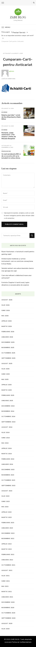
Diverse (4, 112)
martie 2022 (7, 549)
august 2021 (7, 570)
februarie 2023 (8, 523)
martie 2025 (7, 390)
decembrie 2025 (8, 342)
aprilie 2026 (7, 321)
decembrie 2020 (8, 602)
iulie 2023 (6, 496)
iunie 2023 (6, 501)
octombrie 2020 (8, 613)
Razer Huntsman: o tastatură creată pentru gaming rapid (18, 253)
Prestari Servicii (18, 32)
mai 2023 (5, 507)
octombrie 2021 (8, 565)
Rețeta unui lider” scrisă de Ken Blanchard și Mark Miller (11, 117)
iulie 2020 (6, 629)
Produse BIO (6, 151)
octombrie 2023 (8, 480)
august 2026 (7, 300)
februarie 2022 (8, 554)
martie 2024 (7, 454)
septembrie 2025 (8, 358)
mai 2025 (5, 379)
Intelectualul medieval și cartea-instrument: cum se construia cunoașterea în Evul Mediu (17, 261)
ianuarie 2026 (7, 337)
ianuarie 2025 (7, 401)
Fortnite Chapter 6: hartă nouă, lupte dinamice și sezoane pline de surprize (15, 283)
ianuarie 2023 (7, 528)
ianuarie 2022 (7, 560)
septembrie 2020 (8, 618)
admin (11, 71)
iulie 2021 (6, 576)
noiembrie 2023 (8, 475)
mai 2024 (5, 443)
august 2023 (7, 491)
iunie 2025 (6, 374)
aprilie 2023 (7, 512)
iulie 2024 (6, 432)
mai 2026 (5, 316)
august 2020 (7, 623)
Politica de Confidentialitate (21, 642)
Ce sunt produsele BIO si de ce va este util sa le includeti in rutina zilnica (11, 156)
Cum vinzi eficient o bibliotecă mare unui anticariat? (16, 276)
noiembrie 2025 (8, 347)
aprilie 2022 (7, 544)
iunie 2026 (6, 310)
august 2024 (7, 427)
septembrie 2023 (8, 486)
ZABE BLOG (18, 17)
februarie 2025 (8, 395)
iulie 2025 (6, 369)
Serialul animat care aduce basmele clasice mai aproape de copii (18, 269)
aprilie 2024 (7, 448)
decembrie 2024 (8, 406)
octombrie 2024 (8, 416)
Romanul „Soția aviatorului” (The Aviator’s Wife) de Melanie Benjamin (9, 136)
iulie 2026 (6, 305)
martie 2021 (7, 592)
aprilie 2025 (7, 385)
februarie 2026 (8, 332)
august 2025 (7, 363)
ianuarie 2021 (7, 597)
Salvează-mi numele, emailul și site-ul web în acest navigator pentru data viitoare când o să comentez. (19, 215)
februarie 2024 (8, 459)
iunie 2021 (6, 581)
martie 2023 (7, 517)
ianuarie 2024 (7, 464)
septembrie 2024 (8, 422)
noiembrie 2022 (8, 538)
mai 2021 (5, 586)
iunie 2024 (6, 438)
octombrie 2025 (8, 353)
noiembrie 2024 (8, 411)
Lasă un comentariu (8, 78)
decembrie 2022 (8, 533)
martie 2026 (7, 326)
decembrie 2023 (8, 470)
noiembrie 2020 (8, 608)
